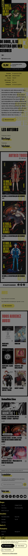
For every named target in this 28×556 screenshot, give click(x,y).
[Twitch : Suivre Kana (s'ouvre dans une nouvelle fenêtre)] (10, 497)
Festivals (3, 522)
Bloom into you (5, 510)
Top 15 (16, 519)
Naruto (3, 505)
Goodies (3, 519)
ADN (2, 534)
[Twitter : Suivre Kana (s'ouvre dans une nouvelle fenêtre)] (21, 497)
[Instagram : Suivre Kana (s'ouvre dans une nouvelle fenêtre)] (2, 497)
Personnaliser (7, 549)
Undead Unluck (18, 505)
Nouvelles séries (5, 516)
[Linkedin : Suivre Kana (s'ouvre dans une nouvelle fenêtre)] (17, 497)
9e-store (3, 531)
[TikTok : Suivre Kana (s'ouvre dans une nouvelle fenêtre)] (6, 497)
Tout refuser (21, 545)
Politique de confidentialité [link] (9, 553)
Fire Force (3, 508)
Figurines (17, 516)
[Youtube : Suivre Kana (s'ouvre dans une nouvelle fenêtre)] (25, 497)
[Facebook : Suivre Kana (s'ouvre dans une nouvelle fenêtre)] (14, 497)
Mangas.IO (17, 531)
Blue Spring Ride (19, 508)
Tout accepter (8, 545)
